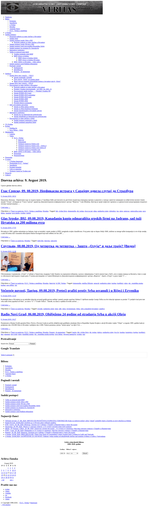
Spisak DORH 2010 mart (22, 97)
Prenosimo (17, 153)
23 (11, 475)
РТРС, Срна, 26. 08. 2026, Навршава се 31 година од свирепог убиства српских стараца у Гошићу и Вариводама (46, 430)
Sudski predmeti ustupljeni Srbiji (25, 122)
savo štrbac (10, 285)
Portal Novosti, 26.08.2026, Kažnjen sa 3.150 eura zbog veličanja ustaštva (30, 423)
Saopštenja (13, 23)
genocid (96, 283)
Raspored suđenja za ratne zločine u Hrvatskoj (25, 36)
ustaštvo (102, 309)
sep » (11, 480)
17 (13, 473)
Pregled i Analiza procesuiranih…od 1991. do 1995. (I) (33, 89)
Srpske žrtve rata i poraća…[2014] (21, 83)
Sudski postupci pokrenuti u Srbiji (25, 120)
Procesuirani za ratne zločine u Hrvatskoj (23, 85)
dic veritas (80, 211)
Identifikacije (18, 70)
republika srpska (27, 334)
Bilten (7, 19)
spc (16, 285)
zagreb (28, 213)
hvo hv (116, 332)
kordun (122, 332)
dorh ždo (40, 241)
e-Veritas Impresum (16, 161)
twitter (7, 489)
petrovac (127, 211)
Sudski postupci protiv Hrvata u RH (22, 44)
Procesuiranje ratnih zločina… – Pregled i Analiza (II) (32, 91)
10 (13, 470)
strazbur (8, 213)
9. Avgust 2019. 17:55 (8, 228)
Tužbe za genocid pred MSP (19, 52)
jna (118, 211)
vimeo (7, 491)
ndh (60, 309)
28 (6, 477)
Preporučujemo (19, 155)
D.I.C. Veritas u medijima (18, 31)
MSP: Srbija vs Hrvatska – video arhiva (27, 62)
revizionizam (71, 309)
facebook (8, 497)
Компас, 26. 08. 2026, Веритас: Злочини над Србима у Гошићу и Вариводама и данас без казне (40, 432)
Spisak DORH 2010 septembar (24, 95)
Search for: (4, 344)
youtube (8, 493)
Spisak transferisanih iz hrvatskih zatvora (28, 111)
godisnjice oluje (103, 211)
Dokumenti (22, 142)
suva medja (16, 213)
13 (4, 473)
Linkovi (8, 175)
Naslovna (8, 17)
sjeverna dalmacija (69, 334)
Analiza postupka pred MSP (23, 54)
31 (13, 477)
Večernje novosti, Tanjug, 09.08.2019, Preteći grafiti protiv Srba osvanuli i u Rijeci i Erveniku (70, 290)
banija (74, 332)
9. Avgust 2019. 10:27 (8, 319)
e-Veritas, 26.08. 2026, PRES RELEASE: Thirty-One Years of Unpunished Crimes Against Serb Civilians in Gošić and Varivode (49, 434)
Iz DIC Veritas (61, 283)
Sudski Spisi (14, 38)
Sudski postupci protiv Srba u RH (21, 40)
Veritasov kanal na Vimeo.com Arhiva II (32, 148)
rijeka (78, 309)
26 (2, 477)
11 (15, 470)
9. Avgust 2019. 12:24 (8, 296)
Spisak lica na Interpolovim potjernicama (28, 114)
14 (6, 473)
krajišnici (120, 283)
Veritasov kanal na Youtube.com (29, 150)
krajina (114, 283)
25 (15, 475)
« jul (2, 480)
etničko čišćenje (87, 283)
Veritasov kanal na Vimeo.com (28, 144)
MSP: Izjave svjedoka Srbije (28, 58)
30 (11, 477)
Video (12, 136)
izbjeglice (112, 211)
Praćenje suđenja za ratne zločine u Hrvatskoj (29, 42)
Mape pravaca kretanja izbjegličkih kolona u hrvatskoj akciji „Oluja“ (37, 81)
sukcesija (54, 241)
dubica (99, 332)
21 (6, 475)
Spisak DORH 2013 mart (22, 93)
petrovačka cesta (136, 211)
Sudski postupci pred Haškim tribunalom (23, 64)
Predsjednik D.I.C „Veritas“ (19, 163)
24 (13, 475)
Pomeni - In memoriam (57, 332)
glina (95, 211)
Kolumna (13, 21)
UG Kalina (9, 124)
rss (6, 495)
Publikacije (13, 128)
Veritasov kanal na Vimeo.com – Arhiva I (32, 146)
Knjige (7, 126)
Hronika (12, 27)
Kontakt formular (15, 167)
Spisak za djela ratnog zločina (24, 107)
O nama (8, 159)
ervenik (39, 309)
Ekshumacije (18, 68)
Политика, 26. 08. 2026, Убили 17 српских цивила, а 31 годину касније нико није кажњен (38, 427)
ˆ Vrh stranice (6, 505)
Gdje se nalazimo (15, 169)
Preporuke (8, 157)
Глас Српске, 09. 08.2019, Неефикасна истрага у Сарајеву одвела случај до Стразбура (67, 191)
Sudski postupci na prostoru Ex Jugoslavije (24, 48)
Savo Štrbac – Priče (16, 130)
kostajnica (129, 332)
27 (4, 477)
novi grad (14, 334)
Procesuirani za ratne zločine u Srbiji (22, 118)
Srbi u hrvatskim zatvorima (19, 105)
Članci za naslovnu (17, 211)
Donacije (8, 173)
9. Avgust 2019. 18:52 (8, 196)
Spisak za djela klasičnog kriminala (26, 109)
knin (56, 309)
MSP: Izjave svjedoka (21, 56)
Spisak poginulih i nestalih (23, 77)
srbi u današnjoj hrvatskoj (89, 309)
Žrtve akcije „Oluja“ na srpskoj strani (26, 79)
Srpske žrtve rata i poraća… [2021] (21, 75)
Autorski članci (15, 29)
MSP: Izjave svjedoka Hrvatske (29, 60)
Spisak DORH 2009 (21, 99)
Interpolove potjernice (17, 50)
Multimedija (9, 132)
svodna (22, 213)
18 (15, 473)
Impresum (33, 503)
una (84, 334)
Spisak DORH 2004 (21, 101)
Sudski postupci (10, 35)
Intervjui (21, 140)
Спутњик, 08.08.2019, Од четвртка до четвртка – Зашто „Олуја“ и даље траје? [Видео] (68, 246)
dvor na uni (89, 211)
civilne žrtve (63, 211)
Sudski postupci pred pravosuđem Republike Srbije (27, 46)
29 (8, 477)
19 (2, 475)
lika (2, 334)
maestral (7, 334)
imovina (47, 241)
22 (8, 475)
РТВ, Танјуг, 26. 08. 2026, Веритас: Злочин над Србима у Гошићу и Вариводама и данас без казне (41, 425)
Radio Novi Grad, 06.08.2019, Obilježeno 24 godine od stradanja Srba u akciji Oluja (63, 314)
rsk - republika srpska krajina (44, 334)
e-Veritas (12, 25)
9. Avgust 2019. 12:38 (8, 251)
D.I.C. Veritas (18, 138)
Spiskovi (8, 74)
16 (11, 473)
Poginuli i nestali (15, 66)
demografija (72, 211)
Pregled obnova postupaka (23, 103)
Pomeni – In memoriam (22, 72)
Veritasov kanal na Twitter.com (20, 171)
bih (57, 211)
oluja (121, 211)
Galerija (12, 134)
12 (2, 473)
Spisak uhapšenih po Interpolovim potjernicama (30, 116)
